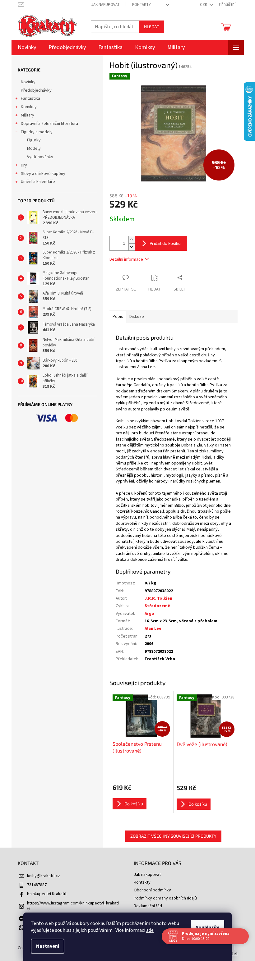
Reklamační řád (148, 906)
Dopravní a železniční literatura (49, 124)
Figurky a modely (37, 132)
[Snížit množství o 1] (131, 246)
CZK (204, 4)
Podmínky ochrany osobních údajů (165, 898)
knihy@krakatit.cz (43, 876)
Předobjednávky (36, 90)
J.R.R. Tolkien (158, 598)
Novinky (28, 82)
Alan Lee (153, 628)
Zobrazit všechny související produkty (173, 836)
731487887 (37, 885)
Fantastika (30, 98)
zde (150, 930)
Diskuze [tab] (136, 316)
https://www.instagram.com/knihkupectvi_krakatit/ (73, 906)
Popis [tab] (118, 316)
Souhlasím (208, 927)
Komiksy (29, 107)
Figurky (34, 140)
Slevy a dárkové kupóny (43, 174)
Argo (149, 614)
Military (27, 115)
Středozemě (157, 606)
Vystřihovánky (40, 157)
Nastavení (47, 946)
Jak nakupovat (105, 4)
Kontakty (141, 4)
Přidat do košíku (165, 243)
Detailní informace (126, 259)
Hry (24, 165)
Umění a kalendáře (38, 182)
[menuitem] (27, 47)
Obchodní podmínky (152, 890)
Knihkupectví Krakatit (47, 894)
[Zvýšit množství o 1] (131, 239)
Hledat (151, 26)
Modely (34, 148)
